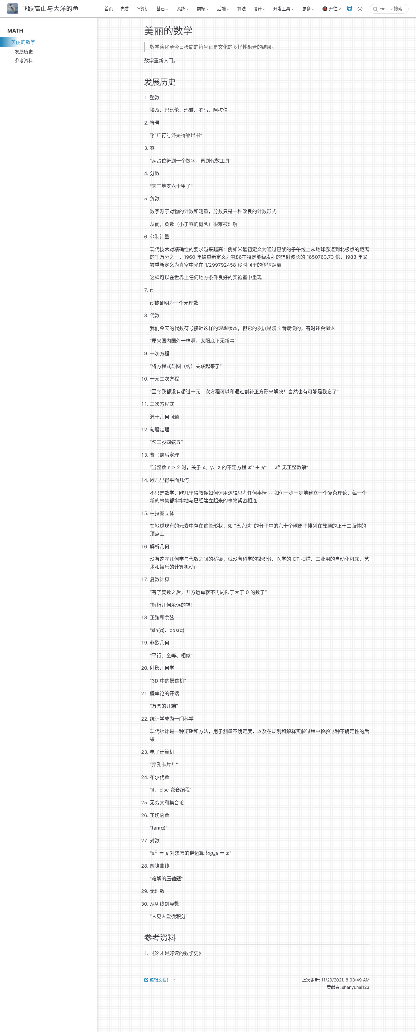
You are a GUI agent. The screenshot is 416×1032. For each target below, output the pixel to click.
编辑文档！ (160, 979)
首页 (108, 8)
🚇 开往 (329, 8)
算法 (241, 8)
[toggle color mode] (360, 8)
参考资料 (24, 60)
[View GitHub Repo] (349, 8)
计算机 (142, 8)
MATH (15, 30)
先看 (124, 8)
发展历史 (24, 51)
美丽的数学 (23, 42)
